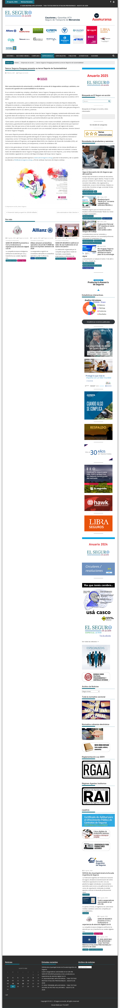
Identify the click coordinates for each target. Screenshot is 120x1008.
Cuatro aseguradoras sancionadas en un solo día (57, 972)
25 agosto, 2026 (11, 238)
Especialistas (61, 56)
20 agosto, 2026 (103, 937)
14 (28, 981)
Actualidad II (86, 894)
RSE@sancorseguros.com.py (23, 160)
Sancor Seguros (22, 206)
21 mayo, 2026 (88, 169)
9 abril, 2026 (102, 246)
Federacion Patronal (99, 240)
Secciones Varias (22, 56)
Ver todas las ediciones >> (90, 641)
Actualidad (85, 913)
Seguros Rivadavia (107, 218)
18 (13, 983)
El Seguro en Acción (23, 73)
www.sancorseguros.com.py (43, 158)
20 (23, 983)
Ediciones (10, 56)
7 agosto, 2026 (61, 238)
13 (23, 981)
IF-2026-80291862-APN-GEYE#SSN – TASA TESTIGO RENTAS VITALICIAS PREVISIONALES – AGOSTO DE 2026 (59, 980)
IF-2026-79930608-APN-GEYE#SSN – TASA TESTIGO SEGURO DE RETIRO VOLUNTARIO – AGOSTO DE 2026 (59, 987)
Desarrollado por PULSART (60, 1005)
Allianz (32, 258)
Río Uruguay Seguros (88, 268)
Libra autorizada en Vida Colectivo (67, 212)
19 (18, 983)
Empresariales (47, 56)
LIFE (95, 191)
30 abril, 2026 (102, 221)
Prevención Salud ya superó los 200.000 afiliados (22, 212)
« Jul (6, 995)
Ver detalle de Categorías (98, 125)
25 (13, 986)
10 (8, 981)
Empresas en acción (12, 206)
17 (8, 983)
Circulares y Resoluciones (95, 949)
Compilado (35, 56)
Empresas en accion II (88, 263)
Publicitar (72, 56)
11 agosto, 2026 (36, 238)
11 (13, 981)
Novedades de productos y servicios (92, 193)
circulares (85, 949)
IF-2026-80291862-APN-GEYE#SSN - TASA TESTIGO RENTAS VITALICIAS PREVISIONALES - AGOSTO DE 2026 (54, 5)
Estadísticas (83, 56)
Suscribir (94, 56)
